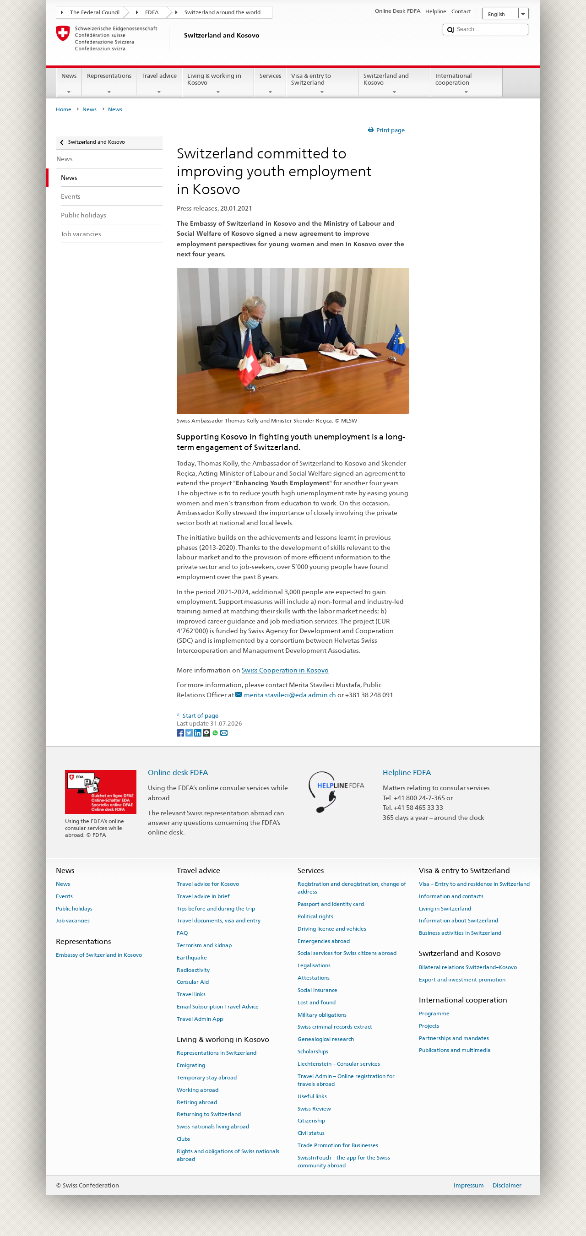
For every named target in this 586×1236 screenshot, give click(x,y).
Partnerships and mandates (454, 1038)
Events (64, 896)
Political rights (315, 916)
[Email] (224, 732)
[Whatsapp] (216, 732)
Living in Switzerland (445, 908)
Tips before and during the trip (216, 908)
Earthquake (192, 957)
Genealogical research (326, 1039)
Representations (109, 75)
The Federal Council (94, 12)
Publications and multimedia (455, 1050)
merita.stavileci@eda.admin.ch (290, 695)
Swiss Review (314, 1109)
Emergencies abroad (324, 941)
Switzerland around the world (222, 12)
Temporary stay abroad (207, 1077)
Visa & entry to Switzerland (311, 79)
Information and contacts (451, 896)
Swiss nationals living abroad (213, 1126)
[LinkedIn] (198, 732)
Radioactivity (193, 969)
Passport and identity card (331, 904)
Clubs (183, 1139)
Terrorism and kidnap (204, 945)
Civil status (311, 1133)
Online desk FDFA (178, 772)
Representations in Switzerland (216, 1053)
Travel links (191, 994)
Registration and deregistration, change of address (352, 888)
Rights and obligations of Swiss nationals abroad (228, 1155)
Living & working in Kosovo (214, 79)
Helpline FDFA (407, 772)
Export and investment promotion (462, 979)
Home (63, 109)
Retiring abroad (197, 1102)
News (68, 75)
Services (270, 75)
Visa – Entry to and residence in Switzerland (474, 884)
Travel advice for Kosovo (208, 884)
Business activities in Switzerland (460, 933)
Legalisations (314, 965)
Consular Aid (193, 982)
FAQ (182, 933)
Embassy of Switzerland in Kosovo (99, 955)
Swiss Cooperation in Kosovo (285, 670)
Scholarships (313, 1051)
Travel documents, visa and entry (218, 920)
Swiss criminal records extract (335, 1027)
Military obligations (322, 1014)
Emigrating (191, 1065)
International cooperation (453, 79)
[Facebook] (181, 732)
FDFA (152, 12)
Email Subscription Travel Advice (218, 1006)
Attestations (314, 978)
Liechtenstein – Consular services (339, 1064)
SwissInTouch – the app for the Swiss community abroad (344, 1162)
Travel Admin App (200, 1019)
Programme (434, 1013)
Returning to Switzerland (209, 1114)
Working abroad (197, 1090)
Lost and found (317, 1002)
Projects (429, 1026)
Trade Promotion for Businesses (338, 1145)
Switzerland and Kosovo (386, 79)
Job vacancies (73, 920)
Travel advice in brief (203, 896)
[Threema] (207, 732)
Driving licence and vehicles (332, 929)
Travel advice (159, 75)
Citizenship (311, 1120)
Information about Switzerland (458, 920)
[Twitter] (189, 732)
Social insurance (317, 990)
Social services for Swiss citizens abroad (347, 953)
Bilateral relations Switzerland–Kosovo (468, 967)
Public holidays (74, 908)
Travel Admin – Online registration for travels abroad (346, 1080)
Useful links (312, 1096)
